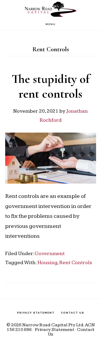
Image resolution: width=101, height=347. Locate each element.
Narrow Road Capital (50, 9)
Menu (51, 24)
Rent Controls (75, 262)
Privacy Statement (54, 329)
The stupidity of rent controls (51, 86)
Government (50, 253)
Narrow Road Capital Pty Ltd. (53, 325)
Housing (47, 262)
